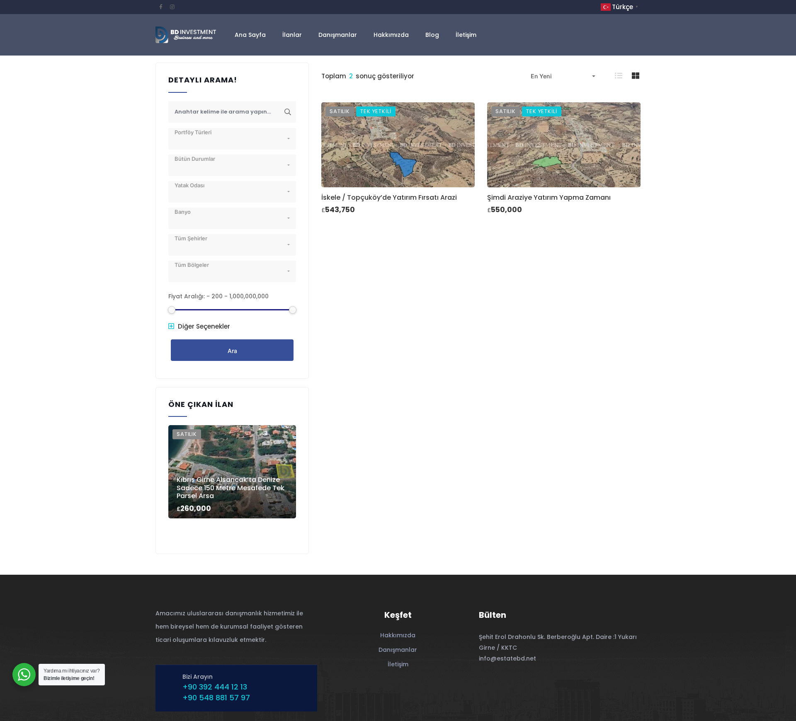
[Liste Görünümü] (619, 75)
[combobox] (563, 76)
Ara (232, 350)
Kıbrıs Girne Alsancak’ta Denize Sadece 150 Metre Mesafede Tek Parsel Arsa (230, 487)
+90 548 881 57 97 (216, 697)
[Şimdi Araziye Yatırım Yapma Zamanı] (564, 144)
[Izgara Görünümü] (636, 75)
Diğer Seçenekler (203, 326)
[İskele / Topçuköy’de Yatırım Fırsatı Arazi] (398, 144)
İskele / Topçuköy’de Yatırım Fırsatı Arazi (389, 197)
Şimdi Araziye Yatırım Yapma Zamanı (549, 197)
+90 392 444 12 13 (214, 687)
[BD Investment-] (185, 35)
